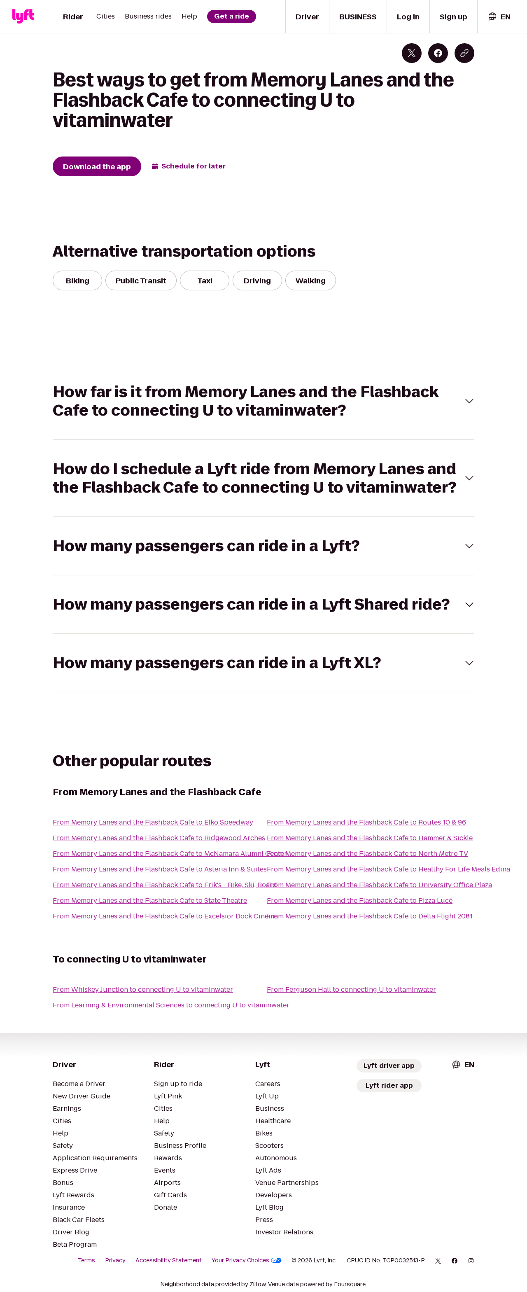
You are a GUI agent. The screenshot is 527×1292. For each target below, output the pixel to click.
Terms (86, 1260)
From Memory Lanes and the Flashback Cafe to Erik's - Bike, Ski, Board (165, 885)
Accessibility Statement (168, 1260)
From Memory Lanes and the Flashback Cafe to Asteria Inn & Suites (160, 869)
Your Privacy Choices (240, 1260)
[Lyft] (23, 16)
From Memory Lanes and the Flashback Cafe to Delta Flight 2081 (370, 916)
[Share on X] (412, 53)
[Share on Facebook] (438, 53)
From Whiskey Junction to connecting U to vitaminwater (143, 989)
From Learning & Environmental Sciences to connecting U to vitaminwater (171, 1005)
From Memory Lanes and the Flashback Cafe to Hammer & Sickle (370, 838)
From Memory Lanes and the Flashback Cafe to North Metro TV (367, 853)
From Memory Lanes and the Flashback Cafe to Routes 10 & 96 (366, 822)
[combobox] (499, 17)
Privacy (115, 1260)
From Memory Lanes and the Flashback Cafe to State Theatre (150, 900)
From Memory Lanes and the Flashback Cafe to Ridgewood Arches (159, 838)
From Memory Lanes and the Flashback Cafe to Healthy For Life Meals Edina (388, 869)
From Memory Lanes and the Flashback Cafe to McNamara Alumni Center (170, 853)
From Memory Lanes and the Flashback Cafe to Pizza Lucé (359, 900)
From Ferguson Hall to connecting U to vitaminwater (351, 989)
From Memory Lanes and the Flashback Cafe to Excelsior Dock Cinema (165, 916)
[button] (263, 401)
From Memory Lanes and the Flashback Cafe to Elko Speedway (153, 822)
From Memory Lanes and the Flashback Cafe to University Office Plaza (379, 885)
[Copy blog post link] (464, 53)
